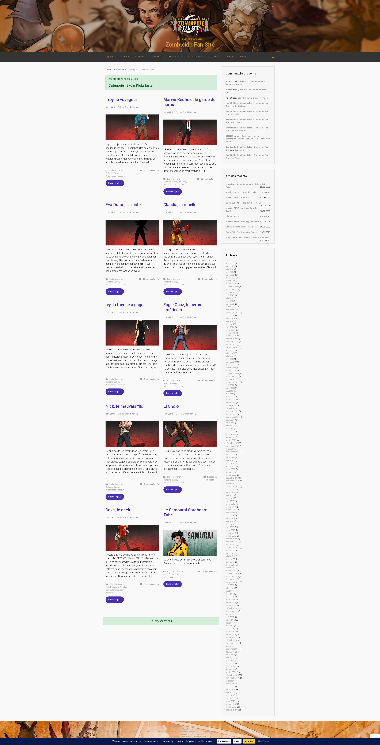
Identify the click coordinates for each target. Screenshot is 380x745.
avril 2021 (230, 431)
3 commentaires (151, 379)
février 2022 (231, 402)
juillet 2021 (230, 423)
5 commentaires (151, 484)
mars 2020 (230, 469)
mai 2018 (230, 524)
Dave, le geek (118, 509)
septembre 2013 (232, 684)
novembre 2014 (232, 643)
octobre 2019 (231, 484)
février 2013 (231, 704)
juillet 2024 (230, 318)
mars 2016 (230, 600)
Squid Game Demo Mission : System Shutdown (247, 237)
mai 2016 (230, 594)
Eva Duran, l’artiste (123, 204)
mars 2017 (230, 565)
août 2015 (230, 617)
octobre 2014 (231, 646)
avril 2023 (230, 362)
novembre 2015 (232, 611)
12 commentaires (151, 279)
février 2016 (231, 602)
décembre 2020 (232, 443)
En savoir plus (114, 183)
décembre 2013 (232, 675)
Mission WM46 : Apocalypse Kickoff (242, 221)
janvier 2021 (231, 440)
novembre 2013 (232, 678)
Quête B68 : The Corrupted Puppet (241, 232)
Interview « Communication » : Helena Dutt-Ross (246, 185)
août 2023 (230, 350)
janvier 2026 (231, 283)
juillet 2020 (230, 457)
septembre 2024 (232, 312)
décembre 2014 (232, 640)
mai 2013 (230, 695)
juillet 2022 (230, 388)
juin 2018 (229, 521)
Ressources (119, 70)
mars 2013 (230, 701)
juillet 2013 (230, 689)
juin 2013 (229, 692)
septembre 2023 (232, 347)
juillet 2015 (230, 620)
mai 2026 (230, 272)
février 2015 (231, 634)
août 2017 (230, 550)
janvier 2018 (231, 536)
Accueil (108, 70)
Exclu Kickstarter (116, 170)
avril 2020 (230, 466)
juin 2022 (229, 391)
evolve (171, 737)
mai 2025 (230, 301)
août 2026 (230, 263)
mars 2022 (230, 399)
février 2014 (231, 669)
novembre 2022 (232, 376)
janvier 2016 (231, 605)
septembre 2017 (232, 547)
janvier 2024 (231, 336)
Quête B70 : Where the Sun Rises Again (244, 203)
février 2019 (231, 507)
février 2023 (231, 368)
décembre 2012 (232, 710)
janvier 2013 (231, 707)
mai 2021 (230, 428)
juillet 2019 (230, 492)
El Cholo (171, 406)
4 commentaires (209, 279)
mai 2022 (230, 394)
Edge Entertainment (117, 584)
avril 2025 (230, 304)
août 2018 (230, 515)
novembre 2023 (232, 341)
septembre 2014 (232, 649)
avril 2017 (230, 562)
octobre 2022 (231, 379)
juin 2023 (229, 356)
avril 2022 (230, 397)
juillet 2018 (230, 518)
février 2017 (231, 568)
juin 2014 (229, 658)
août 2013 (230, 687)
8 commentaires (151, 170)
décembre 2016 (232, 573)
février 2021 (231, 437)
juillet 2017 (230, 553)
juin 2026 (229, 269)
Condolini (239, 150)
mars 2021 (230, 434)
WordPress (207, 737)
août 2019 (230, 489)
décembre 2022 (232, 373)
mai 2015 (230, 626)
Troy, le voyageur (121, 99)
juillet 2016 (230, 588)
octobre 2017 (231, 544)
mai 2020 (230, 463)
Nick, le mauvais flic (124, 406)
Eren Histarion (131, 107)
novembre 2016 (232, 576)
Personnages (132, 70)
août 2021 (230, 420)
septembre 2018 (232, 513)
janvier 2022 (231, 405)
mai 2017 (230, 559)
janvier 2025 (231, 307)
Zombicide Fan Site (190, 44)
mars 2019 (230, 504)
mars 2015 (230, 631)
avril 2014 (230, 663)
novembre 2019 (232, 481)
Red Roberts (240, 130)
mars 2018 (230, 530)
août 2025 (230, 295)
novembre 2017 (232, 542)
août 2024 (230, 315)
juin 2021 (229, 426)
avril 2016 (230, 597)
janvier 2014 (231, 672)
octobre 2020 (231, 449)
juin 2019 (229, 495)
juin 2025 (229, 298)
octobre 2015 (231, 614)
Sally (237, 114)
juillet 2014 (230, 655)
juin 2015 (229, 623)
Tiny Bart (239, 122)
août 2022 (230, 385)
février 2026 (231, 281)
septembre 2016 (232, 582)
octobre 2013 (231, 681)
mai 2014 (230, 660)
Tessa (237, 158)
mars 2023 (230, 365)
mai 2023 (230, 359)
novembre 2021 (232, 411)
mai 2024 (230, 324)
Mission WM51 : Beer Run (237, 197)
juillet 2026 (230, 266)
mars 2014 (230, 666)
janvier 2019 (231, 510)
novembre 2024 (232, 310)
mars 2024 (230, 330)
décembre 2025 (232, 286)
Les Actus (182, 182)
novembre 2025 (232, 289)
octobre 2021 (231, 414)
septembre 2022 (232, 382)
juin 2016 (229, 591)
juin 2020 (229, 460)
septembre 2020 (232, 452)
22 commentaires (209, 179)
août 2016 (230, 585)
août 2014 (230, 652)
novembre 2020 (232, 446)
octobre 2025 (231, 292)
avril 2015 (230, 629)
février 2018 (231, 533)
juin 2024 (229, 321)
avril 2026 (230, 275)
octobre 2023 (231, 344)
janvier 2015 (231, 637)
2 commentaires (209, 380)
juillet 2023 (230, 353)
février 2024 (231, 333)
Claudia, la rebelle (179, 204)
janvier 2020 (231, 475)
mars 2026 (230, 278)
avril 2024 (230, 327)
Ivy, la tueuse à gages (126, 304)
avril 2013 (230, 698)
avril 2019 (230, 501)
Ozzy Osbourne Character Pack (252, 98)
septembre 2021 (232, 417)
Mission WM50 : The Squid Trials (241, 192)
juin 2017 (229, 556)
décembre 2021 (232, 408)
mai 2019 (230, 498)
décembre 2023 (232, 339)
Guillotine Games (112, 173)
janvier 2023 (231, 370)
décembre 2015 (232, 608)
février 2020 (231, 472)
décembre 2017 (232, 539)
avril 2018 (230, 527)
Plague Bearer (233, 216)
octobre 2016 (231, 579)
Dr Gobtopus (240, 106)
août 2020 (230, 455)
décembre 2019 (232, 478)
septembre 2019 (232, 486)
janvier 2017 (231, 571)
